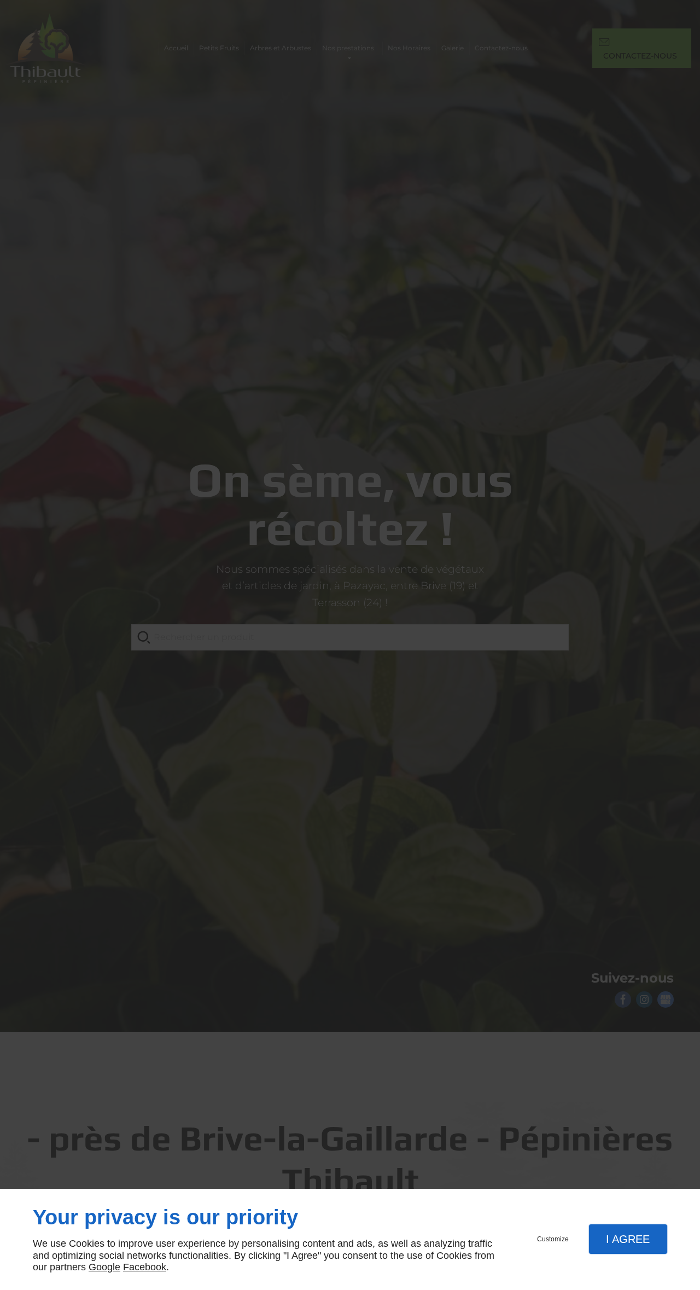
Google (104, 1267)
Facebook (144, 1267)
